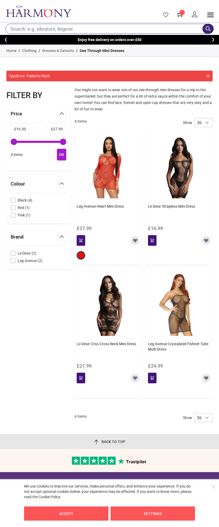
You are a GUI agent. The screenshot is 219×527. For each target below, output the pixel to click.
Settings (153, 513)
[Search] (208, 29)
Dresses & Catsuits (58, 50)
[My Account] (195, 14)
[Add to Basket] (81, 240)
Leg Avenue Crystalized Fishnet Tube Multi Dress (178, 346)
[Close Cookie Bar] (213, 487)
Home (11, 50)
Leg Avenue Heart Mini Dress (100, 206)
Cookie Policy (49, 496)
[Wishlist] (164, 15)
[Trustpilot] (94, 463)
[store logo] (66, 11)
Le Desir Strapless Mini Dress (171, 206)
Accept (66, 513)
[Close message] (208, 76)
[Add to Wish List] (135, 240)
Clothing (29, 50)
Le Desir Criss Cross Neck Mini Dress (106, 343)
